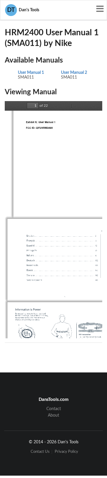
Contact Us (40, 452)
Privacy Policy (66, 452)
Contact (53, 409)
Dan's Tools (23, 10)
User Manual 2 (74, 73)
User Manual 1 (31, 73)
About (53, 415)
